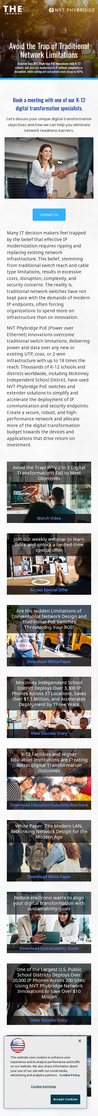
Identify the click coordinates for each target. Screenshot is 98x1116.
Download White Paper (49, 661)
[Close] (80, 1041)
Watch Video (49, 518)
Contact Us (49, 214)
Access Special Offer (49, 589)
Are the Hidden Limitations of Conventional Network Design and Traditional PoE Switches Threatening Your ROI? (49, 619)
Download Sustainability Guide (49, 948)
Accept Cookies (65, 1099)
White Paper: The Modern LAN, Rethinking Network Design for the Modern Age (49, 831)
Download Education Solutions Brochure (49, 805)
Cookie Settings (43, 1086)
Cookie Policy (69, 1075)
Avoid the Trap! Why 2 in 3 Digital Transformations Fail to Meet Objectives (49, 472)
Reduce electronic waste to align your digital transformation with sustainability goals (49, 903)
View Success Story (49, 733)
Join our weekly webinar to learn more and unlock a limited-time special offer (49, 544)
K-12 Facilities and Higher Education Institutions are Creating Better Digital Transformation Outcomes (49, 762)
